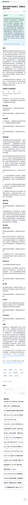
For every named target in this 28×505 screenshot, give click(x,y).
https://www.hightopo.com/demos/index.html (12, 363)
